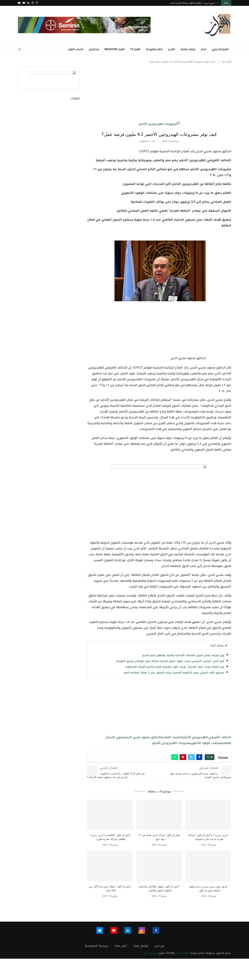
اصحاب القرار (75, 49)
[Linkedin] (28, 3)
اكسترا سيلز (150, 953)
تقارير (171, 49)
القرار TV (135, 49)
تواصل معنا (140, 946)
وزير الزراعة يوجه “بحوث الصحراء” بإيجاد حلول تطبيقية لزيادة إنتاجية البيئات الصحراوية (175, 666)
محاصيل (94, 49)
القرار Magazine (114, 49)
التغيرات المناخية (171, 737)
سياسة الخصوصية (96, 946)
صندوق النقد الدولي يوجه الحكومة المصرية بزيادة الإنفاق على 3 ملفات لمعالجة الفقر (174, 672)
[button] (217, 3)
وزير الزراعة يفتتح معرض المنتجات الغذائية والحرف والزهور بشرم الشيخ (183, 655)
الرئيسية (226, 61)
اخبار (203, 49)
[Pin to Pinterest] (183, 757)
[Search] (20, 49)
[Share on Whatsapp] (174, 757)
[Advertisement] (159, 94)
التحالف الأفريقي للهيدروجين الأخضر (206, 737)
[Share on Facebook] (199, 757)
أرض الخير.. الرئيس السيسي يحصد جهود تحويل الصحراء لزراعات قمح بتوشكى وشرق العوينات (170, 661)
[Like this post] (208, 757)
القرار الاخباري (220, 49)
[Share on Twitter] (191, 757)
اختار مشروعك (154, 49)
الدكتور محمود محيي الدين (143, 737)
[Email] (19, 3)
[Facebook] (36, 3)
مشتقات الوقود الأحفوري (206, 743)
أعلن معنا (121, 946)
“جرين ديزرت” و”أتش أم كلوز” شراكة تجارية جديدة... (192, 3)
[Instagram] (33, 3)
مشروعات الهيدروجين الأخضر (171, 743)
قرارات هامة (188, 49)
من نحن (159, 946)
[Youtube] (24, 3)
